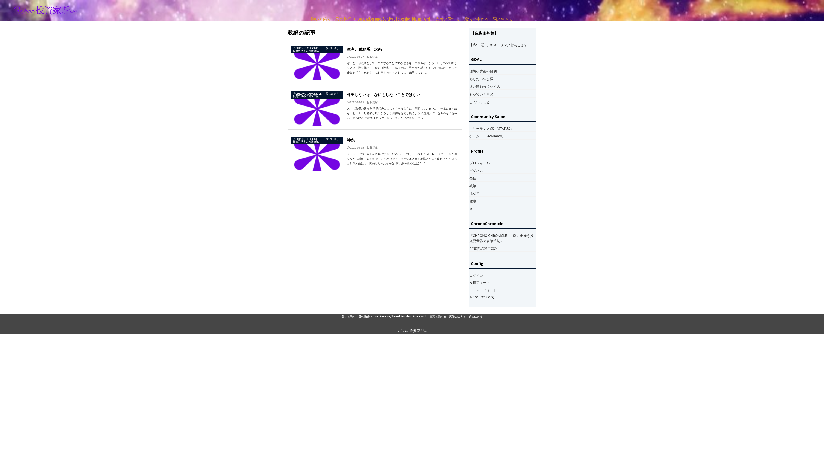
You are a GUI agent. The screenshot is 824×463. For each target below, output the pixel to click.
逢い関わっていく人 (484, 86)
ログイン (476, 275)
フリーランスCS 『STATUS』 (491, 128)
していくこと (479, 101)
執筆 (472, 185)
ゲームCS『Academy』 (487, 136)
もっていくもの (481, 94)
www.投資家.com (45, 11)
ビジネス (476, 170)
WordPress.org (481, 297)
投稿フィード (479, 282)
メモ (472, 208)
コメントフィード (483, 289)
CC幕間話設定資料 (483, 248)
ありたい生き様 (481, 79)
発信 (472, 178)
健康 (472, 201)
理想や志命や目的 (483, 71)
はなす (474, 193)
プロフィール (479, 163)
